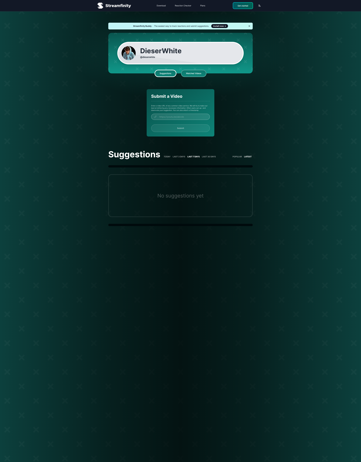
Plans (202, 5)
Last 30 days (209, 156)
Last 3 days (179, 156)
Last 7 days (193, 156)
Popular (237, 156)
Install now (219, 26)
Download (161, 5)
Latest (248, 156)
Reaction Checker (183, 5)
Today (167, 156)
